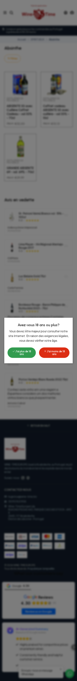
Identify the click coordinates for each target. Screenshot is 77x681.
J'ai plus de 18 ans (23, 353)
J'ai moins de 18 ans (55, 353)
